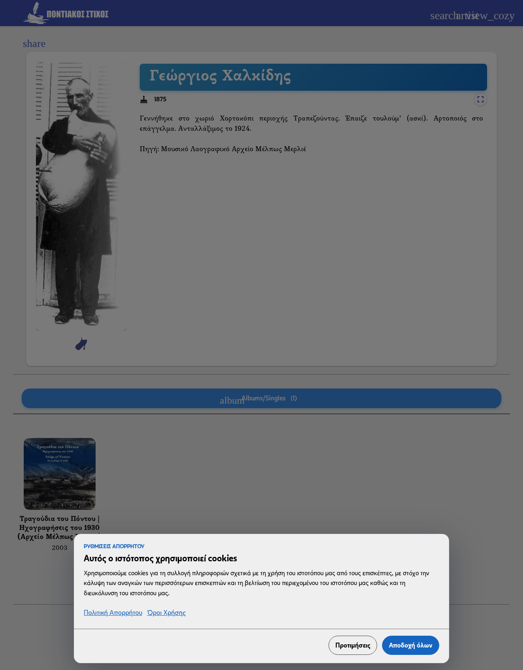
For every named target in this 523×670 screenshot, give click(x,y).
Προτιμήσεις (352, 645)
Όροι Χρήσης (166, 613)
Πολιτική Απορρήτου (113, 613)
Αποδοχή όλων (410, 645)
